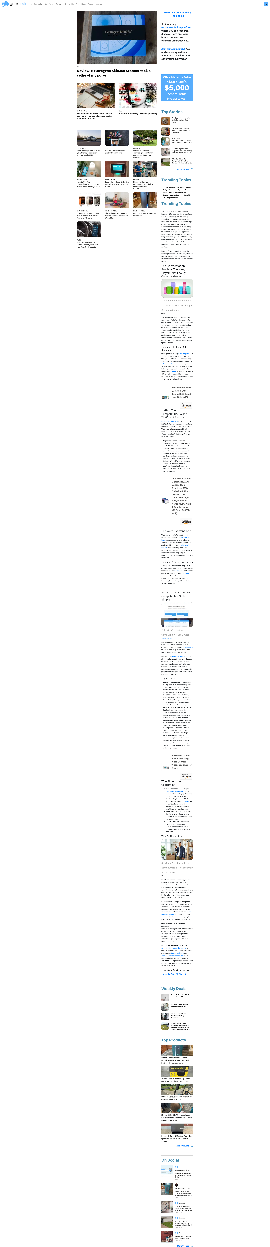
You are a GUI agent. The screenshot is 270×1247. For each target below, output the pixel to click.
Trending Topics (176, 180)
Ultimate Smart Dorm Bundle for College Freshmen (178, 1016)
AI (171, 707)
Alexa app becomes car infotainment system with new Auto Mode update (87, 244)
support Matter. (184, 443)
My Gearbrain (36, 4)
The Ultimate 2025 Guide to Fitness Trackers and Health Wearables (116, 215)
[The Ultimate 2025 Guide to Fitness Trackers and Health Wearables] (117, 200)
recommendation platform (176, 27)
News (83, 4)
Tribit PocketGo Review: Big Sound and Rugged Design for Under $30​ (175, 1079)
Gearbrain (182, 1203)
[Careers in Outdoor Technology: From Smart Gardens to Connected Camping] (145, 138)
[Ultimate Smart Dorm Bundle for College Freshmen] (165, 1016)
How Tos (74, 4)
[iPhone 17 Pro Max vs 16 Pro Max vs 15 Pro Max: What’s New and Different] (89, 200)
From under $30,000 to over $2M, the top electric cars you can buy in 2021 (88, 152)
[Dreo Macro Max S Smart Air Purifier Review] (145, 200)
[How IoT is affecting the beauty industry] (138, 95)
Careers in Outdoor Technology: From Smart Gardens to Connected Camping (143, 154)
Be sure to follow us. (173, 974)
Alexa (174, 371)
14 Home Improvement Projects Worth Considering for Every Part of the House (182, 151)
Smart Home (82, 111)
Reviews (59, 4)
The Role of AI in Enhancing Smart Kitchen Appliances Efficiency (181, 130)
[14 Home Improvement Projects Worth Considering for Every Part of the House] (165, 152)
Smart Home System (176, 190)
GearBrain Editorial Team (182, 1170)
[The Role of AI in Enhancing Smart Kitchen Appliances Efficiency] (165, 131)
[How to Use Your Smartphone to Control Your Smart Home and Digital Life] (89, 169)
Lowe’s (186, 801)
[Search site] (266, 4)
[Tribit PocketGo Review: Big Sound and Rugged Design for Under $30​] (177, 1071)
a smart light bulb (185, 354)
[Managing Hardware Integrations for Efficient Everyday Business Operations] (145, 169)
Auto (79, 240)
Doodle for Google (169, 187)
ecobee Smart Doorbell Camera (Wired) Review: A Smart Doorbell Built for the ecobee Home (175, 1060)
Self (78, 66)
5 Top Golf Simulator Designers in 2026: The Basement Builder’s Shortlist (182, 161)
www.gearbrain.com (167, 638)
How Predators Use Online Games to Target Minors (183, 1237)
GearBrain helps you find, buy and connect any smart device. (183, 1175)
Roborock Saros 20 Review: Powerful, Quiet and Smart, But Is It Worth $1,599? (176, 1138)
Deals (67, 4)
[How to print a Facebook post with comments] (117, 138)
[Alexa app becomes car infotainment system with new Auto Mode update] (89, 229)
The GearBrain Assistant (180, 656)
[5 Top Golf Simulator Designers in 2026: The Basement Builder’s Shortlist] (165, 162)
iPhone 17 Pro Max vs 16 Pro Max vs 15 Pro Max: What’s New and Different (88, 215)
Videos (90, 4)
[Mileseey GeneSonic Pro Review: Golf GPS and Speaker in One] (177, 1089)
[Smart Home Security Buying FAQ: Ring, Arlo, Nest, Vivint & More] (117, 169)
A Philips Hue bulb (167, 364)
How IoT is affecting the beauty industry (138, 113)
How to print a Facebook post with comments (115, 151)
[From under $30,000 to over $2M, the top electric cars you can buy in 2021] (89, 138)
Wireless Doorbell (176, 195)
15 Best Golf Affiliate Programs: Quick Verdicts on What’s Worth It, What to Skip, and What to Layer (180, 1026)
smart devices (188, 647)
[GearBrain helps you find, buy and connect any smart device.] (167, 1171)
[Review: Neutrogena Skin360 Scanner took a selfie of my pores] (117, 37)
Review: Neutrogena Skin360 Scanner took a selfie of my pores (114, 73)
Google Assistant (177, 953)
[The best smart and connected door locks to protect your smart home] (165, 121)
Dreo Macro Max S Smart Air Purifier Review (144, 214)
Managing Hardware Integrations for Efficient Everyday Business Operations (143, 185)
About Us (98, 4)
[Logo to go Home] (15, 4)
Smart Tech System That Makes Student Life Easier (180, 996)
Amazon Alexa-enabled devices (172, 955)
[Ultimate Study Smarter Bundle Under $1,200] (165, 1007)
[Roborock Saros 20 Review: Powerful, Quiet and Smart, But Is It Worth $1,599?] (177, 1129)
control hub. (178, 571)
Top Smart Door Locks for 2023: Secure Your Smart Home (181, 120)
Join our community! (173, 48)
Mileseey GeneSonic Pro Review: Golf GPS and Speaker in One (176, 1098)
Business (136, 148)
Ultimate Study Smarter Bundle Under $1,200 (179, 1005)
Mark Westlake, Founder (182, 1188)
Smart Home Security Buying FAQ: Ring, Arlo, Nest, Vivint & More (117, 184)
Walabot (181, 187)
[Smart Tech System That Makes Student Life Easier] (165, 997)
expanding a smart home (175, 791)
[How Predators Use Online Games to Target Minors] (167, 1237)
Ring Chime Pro (172, 198)
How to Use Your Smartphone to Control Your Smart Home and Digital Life (88, 184)
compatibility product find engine (173, 948)
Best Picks (49, 4)
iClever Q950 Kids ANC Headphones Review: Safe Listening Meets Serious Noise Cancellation (176, 1117)
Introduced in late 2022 (169, 421)
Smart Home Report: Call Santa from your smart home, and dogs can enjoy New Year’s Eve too (94, 116)
